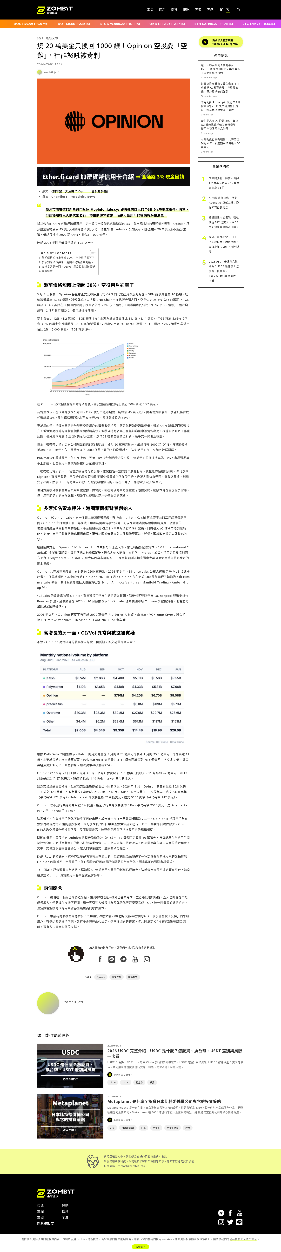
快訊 (186, 10)
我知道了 (140, 1246)
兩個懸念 (47, 271)
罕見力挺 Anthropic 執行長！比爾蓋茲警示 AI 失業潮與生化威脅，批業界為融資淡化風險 (221, 106)
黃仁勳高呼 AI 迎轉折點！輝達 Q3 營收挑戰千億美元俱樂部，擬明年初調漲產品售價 (219, 124)
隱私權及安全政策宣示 (243, 1239)
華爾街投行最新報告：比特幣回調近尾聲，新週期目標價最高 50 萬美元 (221, 143)
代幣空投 (116, 977)
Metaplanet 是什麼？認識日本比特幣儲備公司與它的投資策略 (164, 1101)
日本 (143, 1127)
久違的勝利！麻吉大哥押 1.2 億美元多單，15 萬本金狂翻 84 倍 (224, 183)
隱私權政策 (45, 1224)
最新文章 (52, 38)
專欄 (198, 10)
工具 (150, 10)
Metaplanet (128, 1127)
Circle (113, 1082)
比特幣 (156, 1127)
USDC (126, 1082)
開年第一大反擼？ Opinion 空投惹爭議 (80, 191)
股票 (187, 1127)
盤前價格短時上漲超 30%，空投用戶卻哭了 (68, 257)
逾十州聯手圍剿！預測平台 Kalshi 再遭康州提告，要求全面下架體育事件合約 (220, 69)
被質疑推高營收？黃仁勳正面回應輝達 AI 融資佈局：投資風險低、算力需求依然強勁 (220, 87)
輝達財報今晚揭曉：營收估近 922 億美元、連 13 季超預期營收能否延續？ (224, 222)
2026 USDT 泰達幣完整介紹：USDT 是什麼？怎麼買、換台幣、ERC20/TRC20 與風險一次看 (224, 271)
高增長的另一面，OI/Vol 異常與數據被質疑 (68, 266)
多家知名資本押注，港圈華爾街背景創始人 (68, 262)
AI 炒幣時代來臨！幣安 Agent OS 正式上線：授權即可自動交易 (224, 202)
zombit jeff (51, 72)
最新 (162, 10)
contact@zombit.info (131, 1166)
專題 (210, 10)
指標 (174, 10)
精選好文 (132, 977)
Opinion (101, 977)
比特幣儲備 (172, 1127)
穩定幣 (139, 1082)
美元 (152, 1082)
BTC (112, 1127)
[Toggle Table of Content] (91, 252)
